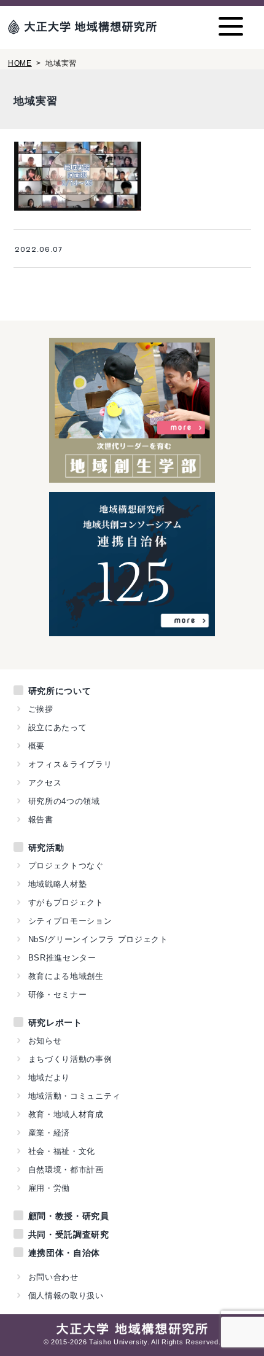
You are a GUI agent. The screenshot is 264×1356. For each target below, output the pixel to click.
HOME (20, 63)
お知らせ (45, 1040)
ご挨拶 (40, 709)
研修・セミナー (57, 994)
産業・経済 (49, 1132)
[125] (132, 629)
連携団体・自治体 (64, 1253)
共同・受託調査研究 (68, 1234)
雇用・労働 (49, 1188)
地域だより (49, 1077)
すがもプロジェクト (66, 902)
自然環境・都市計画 (66, 1169)
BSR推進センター (62, 957)
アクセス (45, 782)
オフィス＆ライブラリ (70, 764)
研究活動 (46, 847)
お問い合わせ (53, 1277)
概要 (36, 745)
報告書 (40, 819)
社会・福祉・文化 (62, 1151)
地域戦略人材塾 (57, 884)
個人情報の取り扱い (66, 1295)
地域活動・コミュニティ (74, 1096)
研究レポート (55, 1022)
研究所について (59, 691)
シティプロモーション (70, 920)
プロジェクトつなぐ (66, 865)
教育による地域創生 (66, 976)
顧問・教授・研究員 (68, 1216)
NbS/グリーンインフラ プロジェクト (98, 939)
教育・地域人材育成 (66, 1114)
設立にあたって (57, 727)
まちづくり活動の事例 (70, 1059)
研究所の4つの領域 (64, 801)
